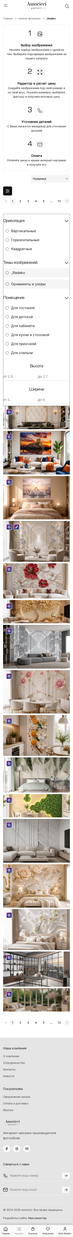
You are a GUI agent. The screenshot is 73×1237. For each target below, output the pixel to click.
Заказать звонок (66, 1176)
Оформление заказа (16, 1096)
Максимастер (37, 1218)
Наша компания (14, 1048)
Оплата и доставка (15, 1103)
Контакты (9, 1069)
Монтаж (8, 1110)
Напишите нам (66, 1190)
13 (59, 201)
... (51, 201)
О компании (11, 1056)
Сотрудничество (14, 1062)
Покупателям (13, 1089)
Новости (8, 1076)
